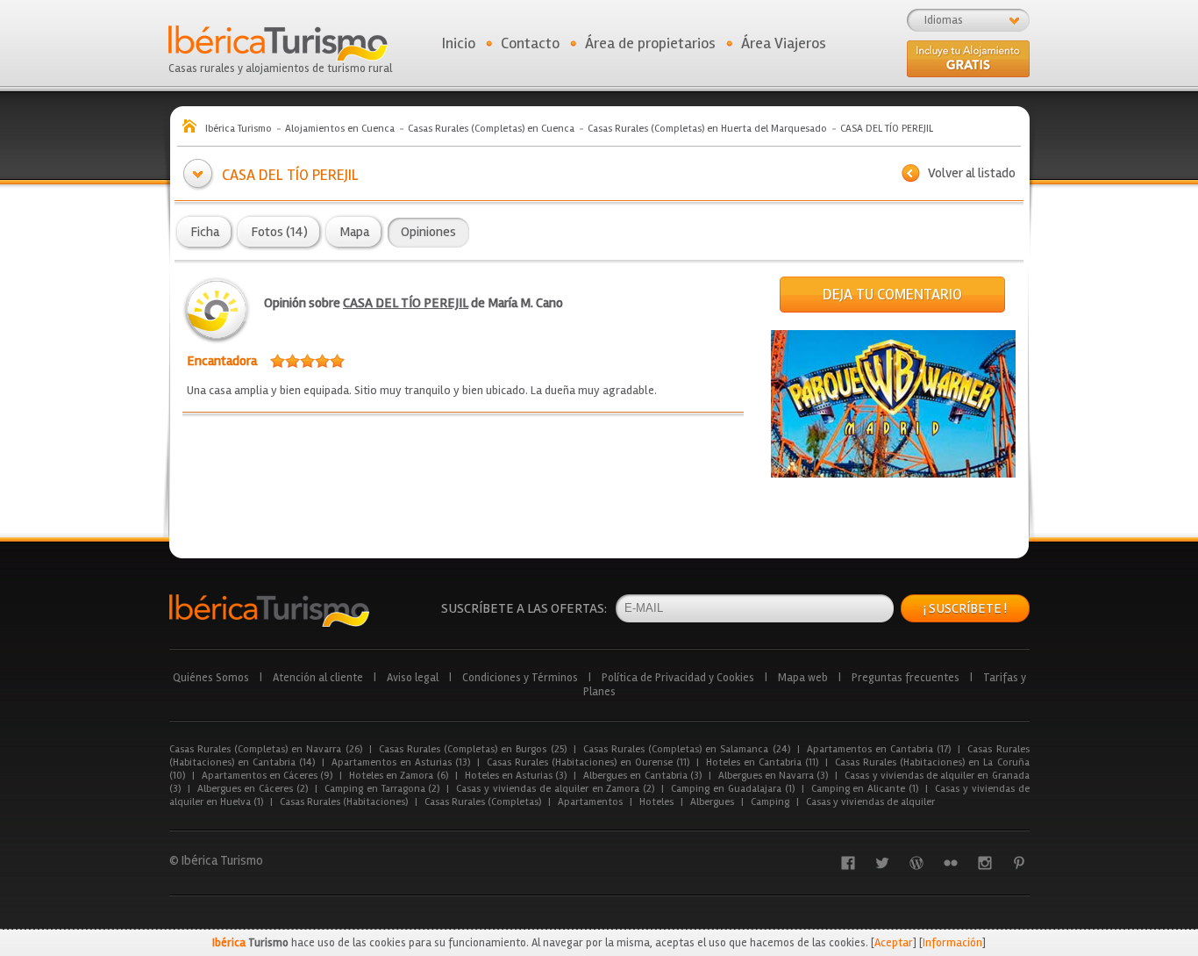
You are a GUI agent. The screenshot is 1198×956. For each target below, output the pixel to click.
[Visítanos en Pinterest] (1019, 862)
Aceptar (893, 943)
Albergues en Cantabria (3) (642, 775)
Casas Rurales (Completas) (482, 802)
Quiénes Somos (211, 678)
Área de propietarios (650, 43)
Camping (770, 802)
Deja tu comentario (892, 294)
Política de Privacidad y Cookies (678, 678)
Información (952, 943)
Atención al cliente (318, 678)
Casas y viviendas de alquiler (870, 802)
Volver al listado (972, 173)
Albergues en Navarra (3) (773, 775)
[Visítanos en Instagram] (984, 862)
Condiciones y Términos (520, 678)
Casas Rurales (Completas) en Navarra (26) (265, 749)
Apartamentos (590, 802)
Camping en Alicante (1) (864, 788)
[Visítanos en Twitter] (882, 862)
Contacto (530, 43)
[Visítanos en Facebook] (848, 862)
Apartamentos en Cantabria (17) (879, 749)
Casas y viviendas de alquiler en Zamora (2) (555, 788)
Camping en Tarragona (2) (381, 788)
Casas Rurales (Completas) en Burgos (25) (473, 749)
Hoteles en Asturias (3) (516, 775)
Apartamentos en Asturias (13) (401, 762)
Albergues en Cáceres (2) (252, 788)
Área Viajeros (783, 43)
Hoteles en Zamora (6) (398, 775)
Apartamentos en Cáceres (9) (267, 775)
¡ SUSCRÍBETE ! (965, 608)
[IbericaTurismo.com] (269, 610)
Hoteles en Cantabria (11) (762, 762)
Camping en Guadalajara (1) (732, 788)
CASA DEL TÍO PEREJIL (405, 303)
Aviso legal (413, 678)
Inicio (458, 43)
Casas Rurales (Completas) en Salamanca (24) (686, 749)
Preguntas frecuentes (905, 678)
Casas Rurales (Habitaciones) (344, 802)
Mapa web (803, 678)
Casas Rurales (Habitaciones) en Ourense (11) (588, 762)
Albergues (712, 802)
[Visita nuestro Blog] (916, 862)
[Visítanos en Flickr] (950, 862)
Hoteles (656, 802)
